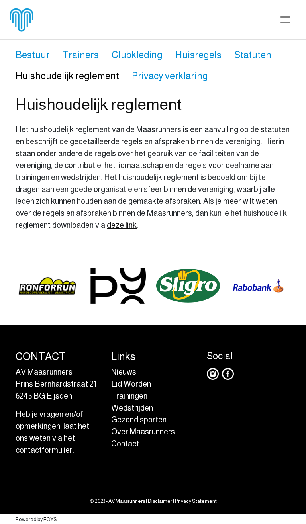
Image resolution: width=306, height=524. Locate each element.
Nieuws (123, 372)
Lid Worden (131, 383)
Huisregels (198, 54)
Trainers (81, 54)
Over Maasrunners (143, 431)
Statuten (252, 54)
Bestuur (33, 54)
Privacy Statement (196, 501)
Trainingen (129, 395)
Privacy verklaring (170, 75)
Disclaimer (160, 501)
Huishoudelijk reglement (67, 75)
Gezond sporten (139, 419)
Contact (125, 443)
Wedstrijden (132, 407)
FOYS (50, 519)
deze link (122, 225)
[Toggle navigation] (285, 20)
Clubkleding (137, 54)
